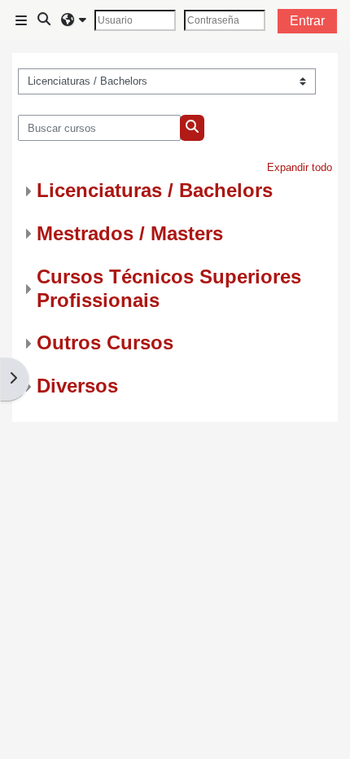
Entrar (307, 21)
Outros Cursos (105, 342)
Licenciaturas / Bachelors (155, 190)
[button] (44, 20)
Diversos (77, 386)
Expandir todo (299, 167)
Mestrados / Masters (130, 233)
